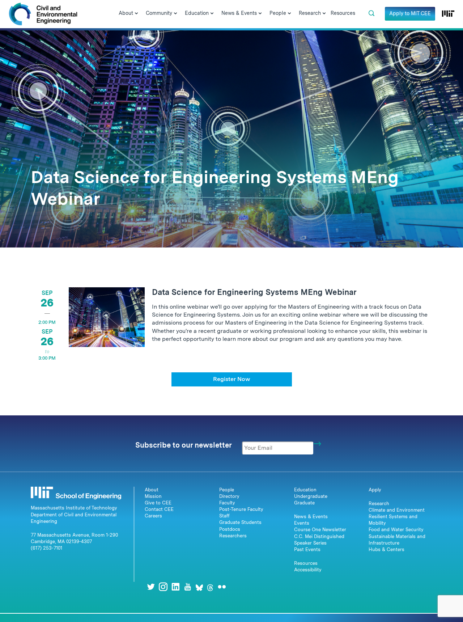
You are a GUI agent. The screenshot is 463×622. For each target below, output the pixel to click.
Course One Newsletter (320, 529)
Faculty (227, 502)
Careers (153, 516)
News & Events (311, 516)
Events (301, 523)
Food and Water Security (396, 529)
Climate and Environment (397, 510)
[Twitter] (150, 586)
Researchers (233, 535)
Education (305, 489)
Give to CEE (158, 502)
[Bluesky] (199, 586)
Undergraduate (310, 496)
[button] (371, 13)
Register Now (231, 379)
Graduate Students (240, 522)
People (226, 489)
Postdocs (229, 529)
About (151, 489)
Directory (229, 496)
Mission (153, 496)
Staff (224, 516)
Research (379, 503)
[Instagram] (163, 586)
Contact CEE (159, 509)
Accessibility (308, 569)
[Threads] (210, 586)
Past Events (307, 549)
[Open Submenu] (136, 13)
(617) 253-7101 (46, 548)
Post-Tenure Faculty (241, 509)
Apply (375, 489)
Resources (306, 563)
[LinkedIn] (175, 586)
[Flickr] (221, 586)
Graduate (304, 502)
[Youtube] (187, 586)
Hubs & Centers (386, 549)
